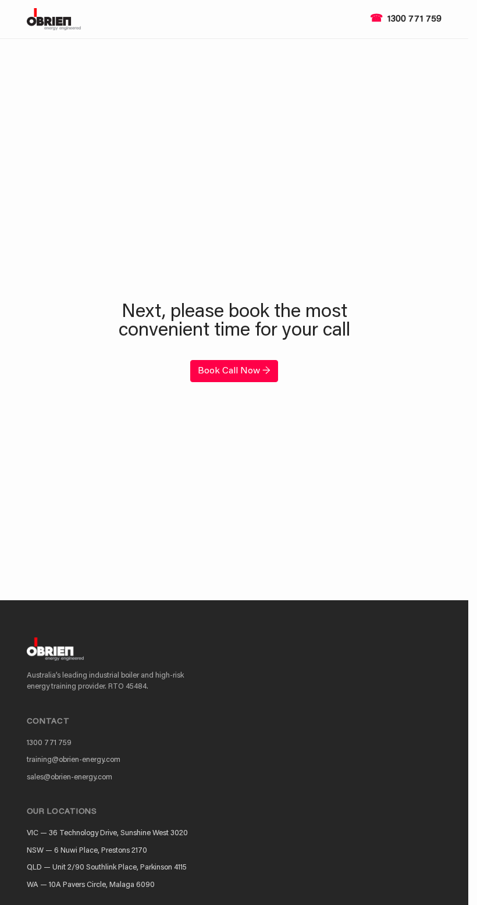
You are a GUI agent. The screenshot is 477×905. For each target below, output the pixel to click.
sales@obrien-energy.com (69, 777)
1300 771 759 (414, 19)
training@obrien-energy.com (73, 760)
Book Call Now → (234, 371)
